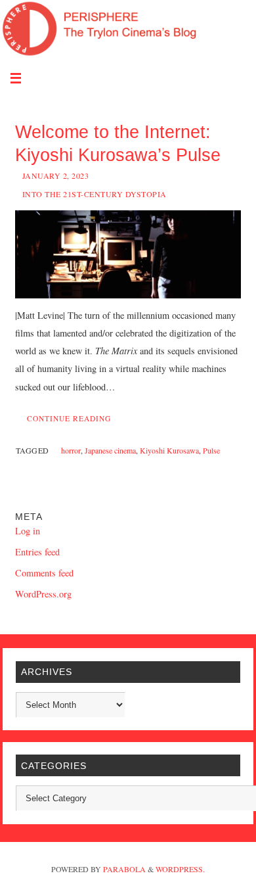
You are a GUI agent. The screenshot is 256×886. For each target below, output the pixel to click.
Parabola (124, 869)
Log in (27, 531)
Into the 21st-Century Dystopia (94, 194)
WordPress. (180, 869)
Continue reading (69, 418)
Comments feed (44, 573)
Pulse (211, 450)
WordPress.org (43, 594)
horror (71, 450)
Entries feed (37, 552)
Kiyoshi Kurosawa (169, 450)
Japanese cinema (110, 450)
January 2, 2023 (55, 175)
